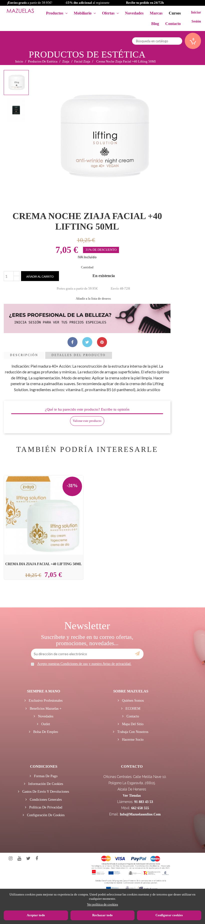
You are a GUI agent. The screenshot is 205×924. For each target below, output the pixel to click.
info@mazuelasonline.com (140, 814)
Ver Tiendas (132, 795)
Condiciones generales (45, 799)
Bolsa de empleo (45, 732)
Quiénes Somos (132, 700)
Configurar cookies (169, 915)
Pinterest (102, 342)
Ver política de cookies (102, 904)
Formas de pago (45, 776)
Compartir (73, 342)
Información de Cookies (45, 784)
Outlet (45, 724)
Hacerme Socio (132, 739)
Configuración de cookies (45, 815)
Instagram (10, 858)
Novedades (45, 716)
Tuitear (87, 342)
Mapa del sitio (132, 724)
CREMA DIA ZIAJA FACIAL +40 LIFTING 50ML (43, 564)
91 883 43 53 (143, 802)
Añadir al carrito (40, 276)
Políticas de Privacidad (45, 807)
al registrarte (87, 3)
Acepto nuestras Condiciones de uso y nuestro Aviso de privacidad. (84, 664)
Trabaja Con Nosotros (132, 732)
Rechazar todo (102, 915)
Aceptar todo (36, 915)
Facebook (37, 858)
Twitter (28, 858)
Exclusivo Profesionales (45, 700)
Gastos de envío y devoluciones (45, 791)
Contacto (132, 716)
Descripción (24, 355)
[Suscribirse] (137, 654)
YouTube (19, 858)
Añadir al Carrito (49, 502)
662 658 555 (140, 808)
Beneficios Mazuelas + (45, 708)
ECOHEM (132, 708)
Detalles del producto (79, 355)
